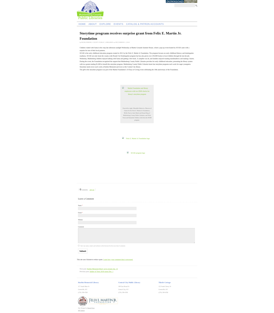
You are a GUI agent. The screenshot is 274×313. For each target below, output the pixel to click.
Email (80, 212)
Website (80, 220)
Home (82, 24)
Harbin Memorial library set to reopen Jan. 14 (102, 269)
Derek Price (91, 308)
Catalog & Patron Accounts (145, 24)
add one (92, 190)
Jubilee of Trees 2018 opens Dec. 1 (101, 271)
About (93, 24)
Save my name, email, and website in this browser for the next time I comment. (103, 246)
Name (80, 205)
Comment (81, 227)
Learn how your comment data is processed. (118, 259)
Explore (105, 24)
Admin (81, 310)
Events (118, 24)
